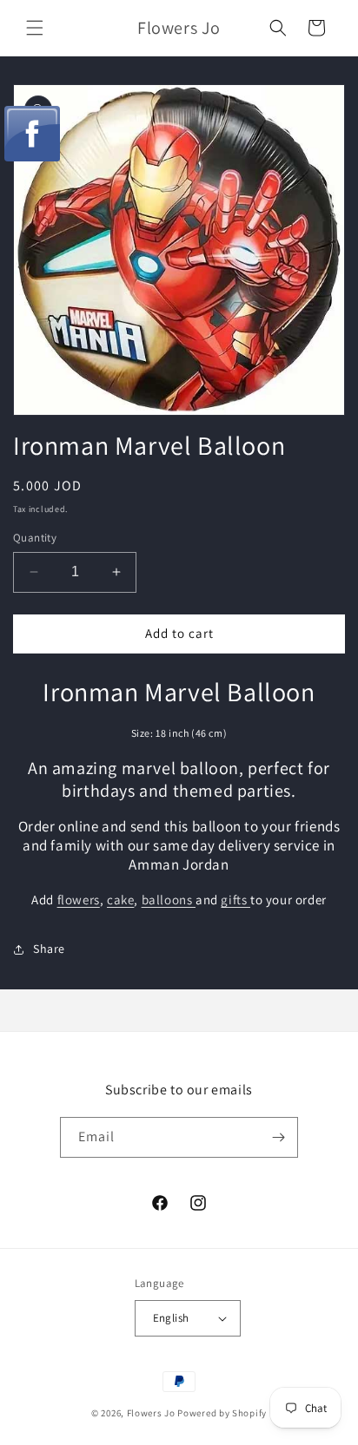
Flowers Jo (151, 1413)
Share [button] (49, 948)
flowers (78, 899)
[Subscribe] (278, 1137)
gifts (235, 899)
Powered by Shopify (222, 1413)
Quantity (34, 537)
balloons (169, 899)
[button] (35, 28)
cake (120, 899)
